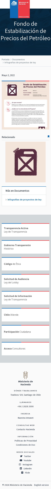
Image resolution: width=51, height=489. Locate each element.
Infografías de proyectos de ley (20, 62)
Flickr (27, 472)
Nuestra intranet (25, 418)
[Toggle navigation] (37, 4)
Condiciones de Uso (25, 445)
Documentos (18, 59)
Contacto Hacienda (25, 429)
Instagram (27, 464)
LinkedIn (28, 468)
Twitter (27, 456)
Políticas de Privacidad (25, 440)
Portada (5, 59)
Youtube (27, 460)
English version (41, 485)
